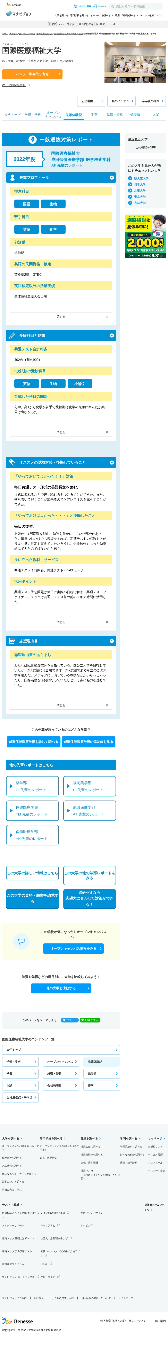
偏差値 (92, 1073)
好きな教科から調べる (132, 1154)
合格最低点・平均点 (19, 1097)
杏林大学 (140, 202)
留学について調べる (13, 1181)
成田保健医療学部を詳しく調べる (33, 741)
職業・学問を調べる (125, 15)
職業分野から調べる (92, 1154)
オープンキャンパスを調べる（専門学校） (59, 1148)
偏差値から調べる (12, 1157)
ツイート (71, 1020)
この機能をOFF (145, 147)
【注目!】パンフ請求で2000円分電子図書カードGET (82, 24)
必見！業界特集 (48, 1157)
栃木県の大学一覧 (27, 33)
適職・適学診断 (89, 1162)
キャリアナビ (48, 1225)
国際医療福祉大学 (44, 33)
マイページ (155, 1138)
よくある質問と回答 (63, 1298)
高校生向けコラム (12, 1189)
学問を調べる (128, 1138)
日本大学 (140, 184)
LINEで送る (91, 1020)
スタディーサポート (13, 1225)
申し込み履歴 (155, 1154)
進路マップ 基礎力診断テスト (18, 1238)
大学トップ (14, 1049)
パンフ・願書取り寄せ (32, 74)
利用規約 (39, 1298)
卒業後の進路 (150, 101)
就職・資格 (54, 1073)
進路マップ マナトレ (92, 1212)
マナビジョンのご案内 (14, 1298)
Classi (44, 1264)
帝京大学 (140, 196)
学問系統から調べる (131, 1146)
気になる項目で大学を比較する (19, 1173)
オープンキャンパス (60, 1061)
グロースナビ (48, 1277)
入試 (9, 1085)
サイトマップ (125, 1298)
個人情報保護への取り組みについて (123, 1320)
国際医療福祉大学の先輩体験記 (68, 33)
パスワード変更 (156, 1170)
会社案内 (160, 1321)
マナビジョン (18, 14)
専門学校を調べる (79, 15)
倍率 (91, 1085)
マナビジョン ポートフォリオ (18, 1277)
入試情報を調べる (12, 1165)
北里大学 (140, 190)
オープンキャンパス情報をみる (73, 948)
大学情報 (13, 33)
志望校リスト (155, 1146)
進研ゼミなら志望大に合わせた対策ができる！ (90, 898)
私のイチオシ (120, 101)
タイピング (87, 1225)
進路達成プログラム (13, 1264)
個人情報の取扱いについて (96, 1298)
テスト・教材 (147, 15)
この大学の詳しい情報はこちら (32, 873)
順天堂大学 (141, 178)
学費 (9, 1073)
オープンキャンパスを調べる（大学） (20, 1148)
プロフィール (155, 1162)
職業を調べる (89, 1138)
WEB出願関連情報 (14, 85)
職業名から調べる (90, 1146)
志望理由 (87, 101)
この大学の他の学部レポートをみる (89, 875)
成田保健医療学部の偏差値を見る (88, 741)
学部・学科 (14, 1061)
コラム (159, 15)
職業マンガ (100, 1174)
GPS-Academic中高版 (53, 1212)
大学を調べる (61, 15)
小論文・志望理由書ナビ (54, 1238)
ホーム (5, 33)
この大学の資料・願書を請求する (32, 898)
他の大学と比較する (61, 988)
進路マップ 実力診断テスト (17, 1251)
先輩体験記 (95, 1061)
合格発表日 (54, 1085)
